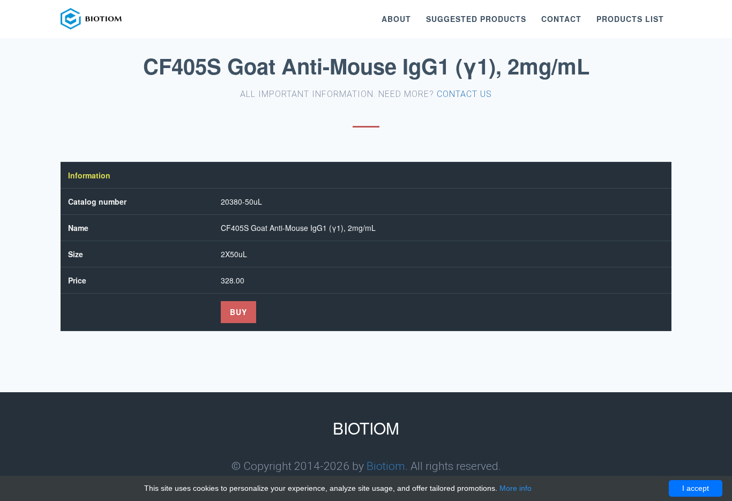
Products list (630, 18)
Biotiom (386, 466)
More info (515, 488)
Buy (238, 311)
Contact (561, 18)
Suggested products (476, 18)
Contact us (464, 94)
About (396, 18)
